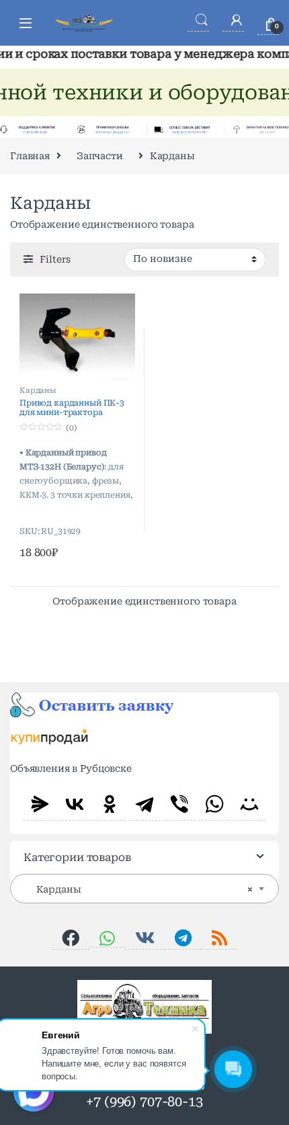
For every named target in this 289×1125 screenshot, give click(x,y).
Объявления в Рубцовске (71, 768)
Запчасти (100, 155)
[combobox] (144, 888)
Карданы (37, 390)
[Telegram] (144, 804)
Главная (30, 155)
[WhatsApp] (214, 804)
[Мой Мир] (249, 804)
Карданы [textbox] (140, 889)
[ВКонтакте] (74, 804)
